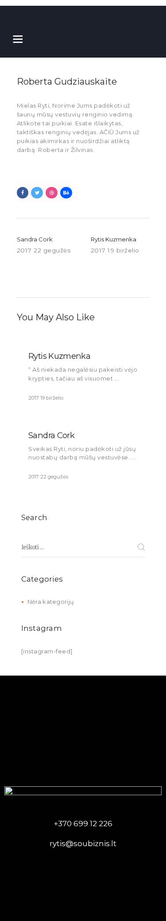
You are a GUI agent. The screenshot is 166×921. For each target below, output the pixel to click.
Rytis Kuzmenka (59, 356)
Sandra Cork (51, 435)
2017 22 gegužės (48, 477)
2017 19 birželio (45, 398)
